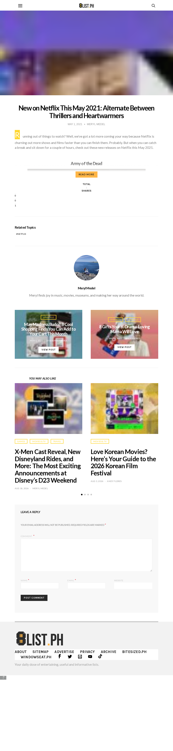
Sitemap (40, 652)
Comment (26, 536)
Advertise (64, 652)
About (21, 652)
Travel (57, 441)
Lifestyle (48, 317)
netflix (22, 234)
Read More (86, 174)
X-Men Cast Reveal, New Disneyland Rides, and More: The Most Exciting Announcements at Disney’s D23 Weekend (48, 466)
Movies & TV (39, 441)
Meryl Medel (86, 288)
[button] (81, 494)
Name (25, 580)
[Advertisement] (86, 710)
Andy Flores (133, 338)
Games (21, 441)
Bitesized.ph (134, 652)
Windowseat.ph (36, 657)
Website (118, 580)
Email (71, 580)
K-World (115, 319)
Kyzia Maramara (57, 340)
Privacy (87, 652)
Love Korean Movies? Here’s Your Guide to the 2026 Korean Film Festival (123, 462)
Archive (108, 652)
